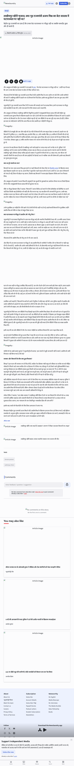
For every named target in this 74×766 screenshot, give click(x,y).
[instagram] (5, 733)
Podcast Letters (31, 709)
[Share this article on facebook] (7, 81)
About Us (7, 697)
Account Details (31, 700)
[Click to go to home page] (11, 3)
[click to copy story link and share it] (21, 81)
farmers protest (9, 459)
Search (50, 764)
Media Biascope (54, 700)
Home (11, 763)
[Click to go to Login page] (69, 3)
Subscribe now (8, 752)
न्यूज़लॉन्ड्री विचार (8, 700)
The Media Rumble (55, 706)
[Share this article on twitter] (11, 81)
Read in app (26, 81)
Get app (50, 3)
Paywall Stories (31, 706)
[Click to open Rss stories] (9, 733)
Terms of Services (9, 715)
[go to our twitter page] (9, 729)
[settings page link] (57, 3)
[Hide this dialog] (71, 740)
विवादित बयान (54, 168)
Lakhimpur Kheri (9, 465)
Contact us (7, 706)
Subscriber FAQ (31, 703)
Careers (6, 709)
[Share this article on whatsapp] (16, 81)
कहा (34, 87)
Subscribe (63, 3)
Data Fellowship (54, 709)
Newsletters (30, 715)
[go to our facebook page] (5, 729)
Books (51, 712)
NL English (52, 697)
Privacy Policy (8, 712)
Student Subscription (33, 712)
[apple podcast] (14, 733)
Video (23, 763)
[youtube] (14, 729)
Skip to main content (13, 13)
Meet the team (8, 703)
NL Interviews (53, 703)
